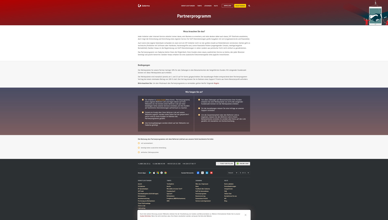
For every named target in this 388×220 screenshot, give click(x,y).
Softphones (141, 186)
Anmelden (227, 6)
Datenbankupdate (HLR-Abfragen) (148, 194)
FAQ (225, 191)
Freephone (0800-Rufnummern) (176, 198)
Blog (225, 201)
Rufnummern (142, 196)
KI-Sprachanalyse (143, 189)
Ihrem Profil (160, 100)
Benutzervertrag (200, 196)
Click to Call (141, 206)
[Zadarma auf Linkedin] (207, 173)
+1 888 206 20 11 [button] (144, 164)
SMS (168, 201)
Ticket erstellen (226, 163)
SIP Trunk (141, 191)
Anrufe (140, 184)
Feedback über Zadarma (203, 189)
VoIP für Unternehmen (202, 191)
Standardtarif (171, 191)
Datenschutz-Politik (202, 198)
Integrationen (228, 189)
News (197, 186)
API (225, 198)
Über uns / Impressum (202, 184)
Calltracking (141, 208)
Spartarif (169, 194)
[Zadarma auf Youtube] (211, 173)
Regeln (216, 83)
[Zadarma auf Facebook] (198, 173)
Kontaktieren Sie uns (230, 196)
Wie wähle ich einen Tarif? (174, 189)
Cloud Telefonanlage (144, 203)
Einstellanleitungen (230, 186)
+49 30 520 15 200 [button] (173, 164)
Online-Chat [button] (244, 163)
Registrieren (240, 6)
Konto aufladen (228, 184)
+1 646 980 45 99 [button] (158, 164)
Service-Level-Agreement (203, 201)
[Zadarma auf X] (202, 173)
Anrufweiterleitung (143, 198)
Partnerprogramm (201, 194)
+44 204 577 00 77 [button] (189, 164)
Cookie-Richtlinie (145, 216)
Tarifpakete (170, 184)
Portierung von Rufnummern (146, 201)
